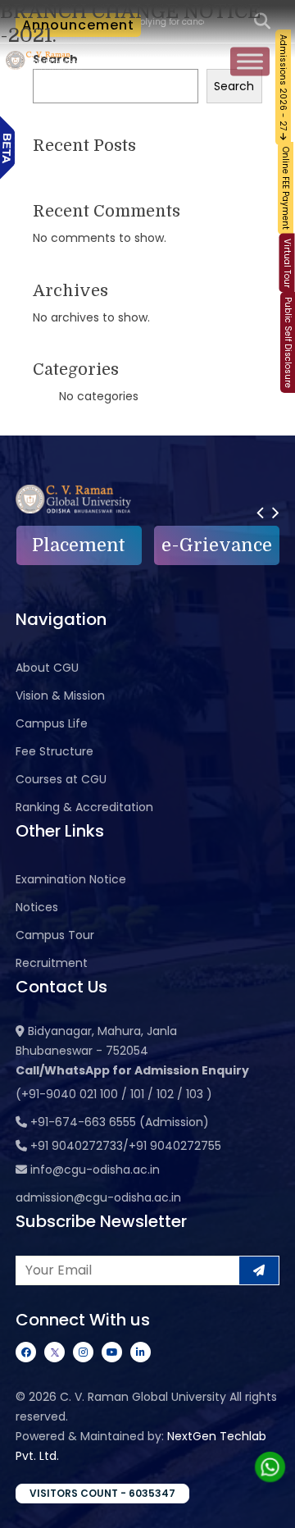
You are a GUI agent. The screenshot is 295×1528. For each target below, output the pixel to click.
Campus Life (52, 723)
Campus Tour (55, 935)
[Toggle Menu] (250, 62)
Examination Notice (71, 879)
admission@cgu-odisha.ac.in (98, 1197)
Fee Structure (54, 751)
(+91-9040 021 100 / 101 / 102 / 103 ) (114, 1094)
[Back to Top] (266, 1505)
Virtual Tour (287, 263)
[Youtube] (112, 1352)
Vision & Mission (60, 695)
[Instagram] (83, 1352)
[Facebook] (26, 1352)
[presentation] (260, 512)
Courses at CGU (61, 779)
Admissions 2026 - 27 (283, 83)
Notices (37, 907)
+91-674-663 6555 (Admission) (119, 1122)
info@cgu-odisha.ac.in (95, 1169)
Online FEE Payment (285, 188)
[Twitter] (54, 1352)
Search (234, 86)
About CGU (47, 667)
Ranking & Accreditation (84, 807)
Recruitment (52, 963)
